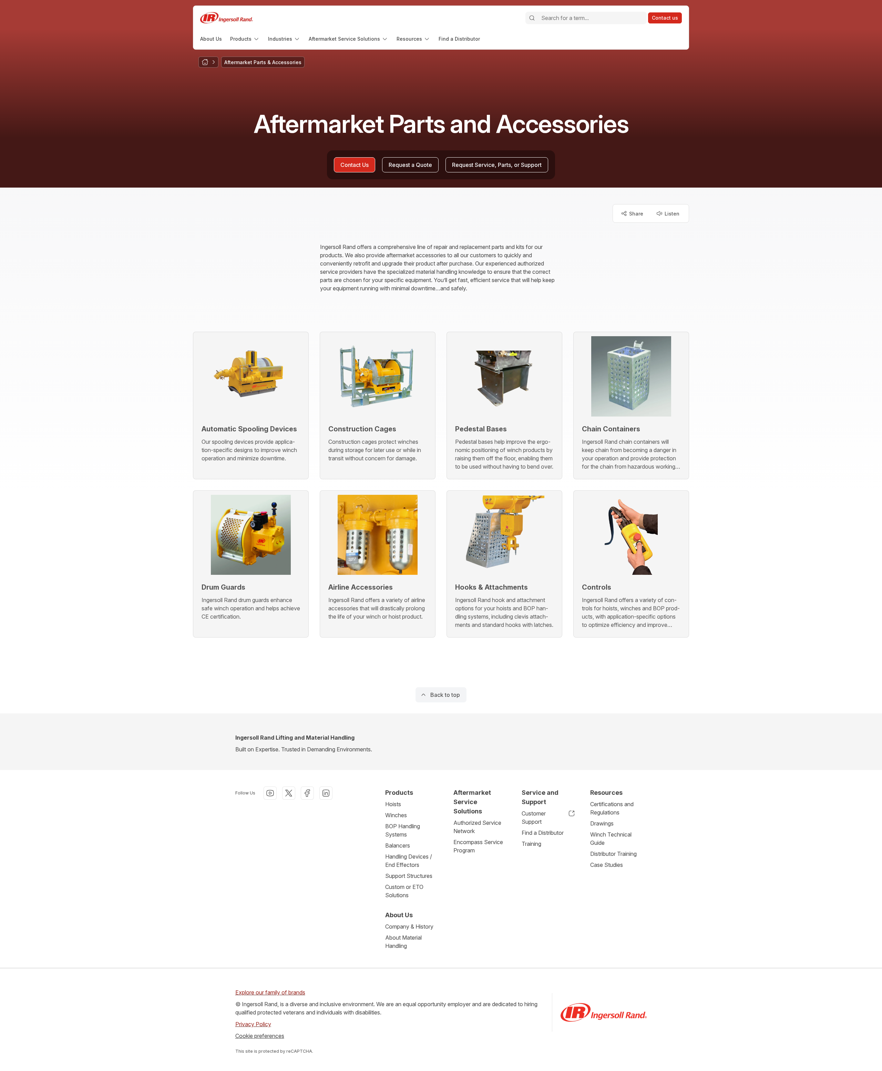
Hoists (393, 804)
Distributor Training (613, 853)
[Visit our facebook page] (307, 793)
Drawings (602, 823)
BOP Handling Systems (402, 830)
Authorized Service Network (477, 826)
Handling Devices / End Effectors (408, 860)
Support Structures (408, 875)
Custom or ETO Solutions (404, 891)
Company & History (409, 926)
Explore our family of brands (270, 992)
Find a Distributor (543, 832)
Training (531, 843)
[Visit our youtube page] (270, 793)
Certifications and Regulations (612, 808)
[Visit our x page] (288, 793)
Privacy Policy (253, 1024)
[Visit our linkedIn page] (325, 793)
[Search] (532, 18)
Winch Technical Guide (611, 838)
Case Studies (606, 864)
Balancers (397, 845)
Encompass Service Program (478, 846)
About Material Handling (403, 941)
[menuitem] (211, 38)
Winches (396, 815)
